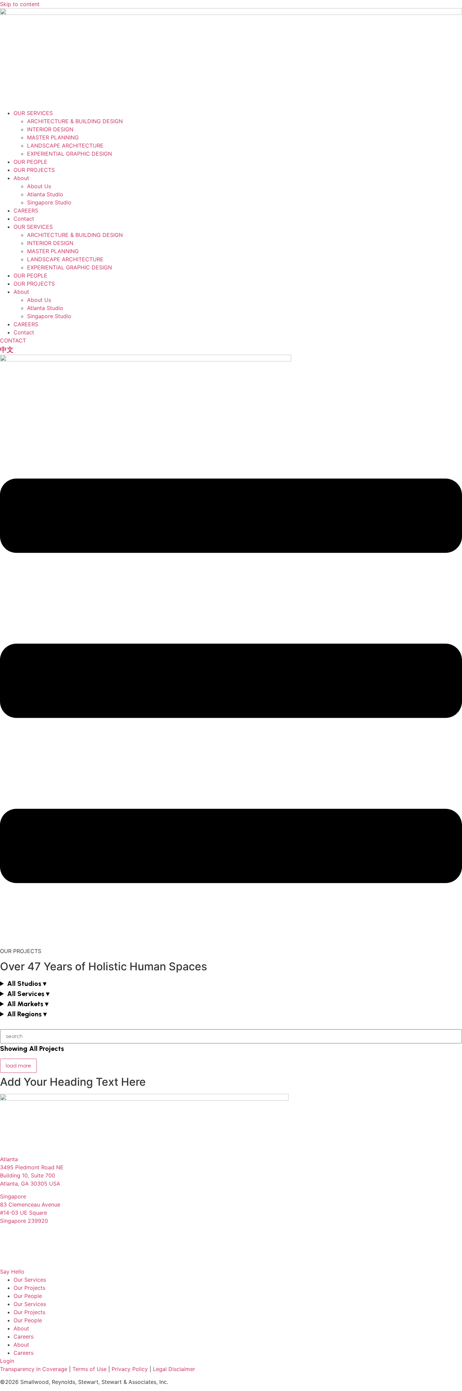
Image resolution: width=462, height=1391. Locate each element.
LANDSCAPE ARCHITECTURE (65, 145)
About (21, 178)
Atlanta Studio (45, 194)
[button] (231, 983)
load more (18, 1065)
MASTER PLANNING (53, 137)
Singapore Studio (49, 202)
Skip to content (20, 4)
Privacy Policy (130, 1369)
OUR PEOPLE (30, 161)
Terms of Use (89, 1369)
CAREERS (26, 210)
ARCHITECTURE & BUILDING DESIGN (75, 121)
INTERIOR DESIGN (50, 129)
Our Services (30, 1279)
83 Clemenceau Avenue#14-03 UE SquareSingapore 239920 (30, 1212)
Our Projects (29, 1287)
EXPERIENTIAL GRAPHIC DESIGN (69, 153)
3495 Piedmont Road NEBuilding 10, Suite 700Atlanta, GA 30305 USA (32, 1175)
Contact (24, 218)
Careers (23, 1336)
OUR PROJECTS (34, 170)
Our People (28, 1296)
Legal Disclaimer (174, 1369)
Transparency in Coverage (33, 1369)
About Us (39, 186)
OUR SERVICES (33, 113)
